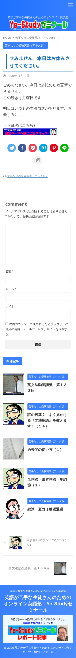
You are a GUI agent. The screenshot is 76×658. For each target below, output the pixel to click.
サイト (9, 306)
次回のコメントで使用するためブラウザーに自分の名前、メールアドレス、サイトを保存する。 (36, 329)
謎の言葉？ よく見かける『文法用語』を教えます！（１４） (47, 420)
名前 (9, 271)
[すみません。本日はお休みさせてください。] (43, 148)
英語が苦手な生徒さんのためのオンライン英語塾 (38, 591)
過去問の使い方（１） (45, 449)
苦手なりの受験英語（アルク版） (27, 176)
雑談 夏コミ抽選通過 (45, 509)
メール (10, 289)
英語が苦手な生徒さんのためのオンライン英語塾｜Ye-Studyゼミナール (38, 604)
